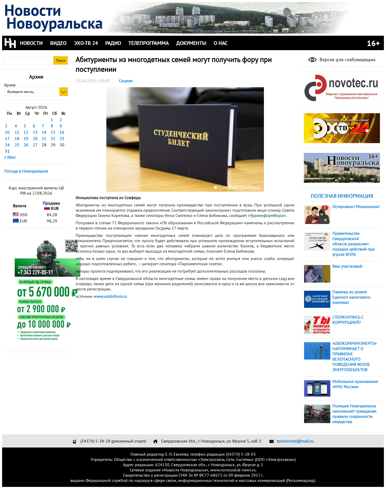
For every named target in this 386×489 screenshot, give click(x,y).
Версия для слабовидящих (346, 59)
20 (35, 138)
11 (17, 132)
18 (17, 138)
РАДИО (113, 43)
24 (7, 144)
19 (26, 138)
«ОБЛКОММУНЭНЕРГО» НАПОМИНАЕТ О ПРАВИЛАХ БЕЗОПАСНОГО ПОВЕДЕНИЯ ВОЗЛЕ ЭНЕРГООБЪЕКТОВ (354, 356)
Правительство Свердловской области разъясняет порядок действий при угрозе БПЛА (353, 244)
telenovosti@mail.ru (295, 441)
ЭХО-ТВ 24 (86, 43)
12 (26, 132)
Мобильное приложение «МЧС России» (355, 384)
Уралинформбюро (267, 215)
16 (62, 132)
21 (44, 138)
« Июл (9, 157)
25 (17, 144)
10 (7, 132)
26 (26, 144)
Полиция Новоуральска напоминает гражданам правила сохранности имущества (354, 413)
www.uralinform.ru (110, 296)
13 (35, 132)
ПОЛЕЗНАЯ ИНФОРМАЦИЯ (342, 196)
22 (53, 138)
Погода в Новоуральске (26, 171)
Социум (126, 80)
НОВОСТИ (31, 43)
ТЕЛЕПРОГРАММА (148, 43)
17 (7, 138)
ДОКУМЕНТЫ (191, 43)
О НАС (221, 43)
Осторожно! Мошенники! (356, 206)
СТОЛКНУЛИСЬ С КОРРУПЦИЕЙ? (347, 319)
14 (44, 132)
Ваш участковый (347, 266)
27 (35, 144)
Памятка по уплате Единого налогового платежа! (351, 297)
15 (53, 132)
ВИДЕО (58, 43)
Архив (9, 84)
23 (62, 138)
